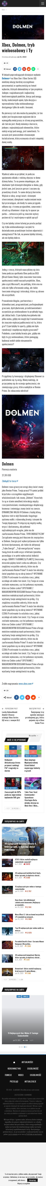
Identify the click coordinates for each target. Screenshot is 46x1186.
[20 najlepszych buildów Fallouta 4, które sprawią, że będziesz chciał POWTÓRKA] (23, 841)
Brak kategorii (11, 756)
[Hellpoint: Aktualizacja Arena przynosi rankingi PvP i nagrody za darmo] (13, 751)
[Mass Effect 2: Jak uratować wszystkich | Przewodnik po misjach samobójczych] (7, 918)
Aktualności (27, 1062)
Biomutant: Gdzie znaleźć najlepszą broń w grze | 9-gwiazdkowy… (28, 969)
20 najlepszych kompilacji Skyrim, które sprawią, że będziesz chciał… (27, 956)
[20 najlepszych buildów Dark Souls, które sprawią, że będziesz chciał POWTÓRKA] (7, 876)
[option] (23, 1020)
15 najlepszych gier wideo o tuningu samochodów (28, 887)
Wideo (21, 1075)
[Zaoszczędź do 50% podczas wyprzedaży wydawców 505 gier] (13, 783)
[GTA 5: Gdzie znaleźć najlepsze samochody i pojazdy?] (7, 863)
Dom (19, 996)
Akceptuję (32, 1180)
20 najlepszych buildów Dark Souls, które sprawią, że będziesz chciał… (28, 874)
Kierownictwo (14, 1068)
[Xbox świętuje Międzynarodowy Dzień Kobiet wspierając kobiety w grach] (33, 751)
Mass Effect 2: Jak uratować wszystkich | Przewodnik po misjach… (29, 915)
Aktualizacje (30, 1081)
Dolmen (5, 78)
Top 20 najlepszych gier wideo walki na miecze (29, 929)
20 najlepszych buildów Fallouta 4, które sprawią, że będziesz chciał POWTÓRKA (20, 846)
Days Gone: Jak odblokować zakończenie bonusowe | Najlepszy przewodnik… (27, 902)
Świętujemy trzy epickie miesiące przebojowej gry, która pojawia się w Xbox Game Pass (34, 717)
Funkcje (23, 839)
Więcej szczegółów (23, 1183)
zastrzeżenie (13, 1134)
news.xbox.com (25, 683)
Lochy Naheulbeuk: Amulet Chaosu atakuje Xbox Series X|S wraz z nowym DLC (11, 716)
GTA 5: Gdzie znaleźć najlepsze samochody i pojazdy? (26, 860)
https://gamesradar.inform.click (33, 1098)
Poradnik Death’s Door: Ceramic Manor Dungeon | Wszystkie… (29, 942)
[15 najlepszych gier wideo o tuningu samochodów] (7, 890)
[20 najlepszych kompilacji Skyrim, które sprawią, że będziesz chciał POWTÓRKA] (7, 958)
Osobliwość (32, 1068)
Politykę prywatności (34, 1134)
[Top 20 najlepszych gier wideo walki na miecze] (7, 931)
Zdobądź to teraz (9, 481)
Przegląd (14, 1081)
